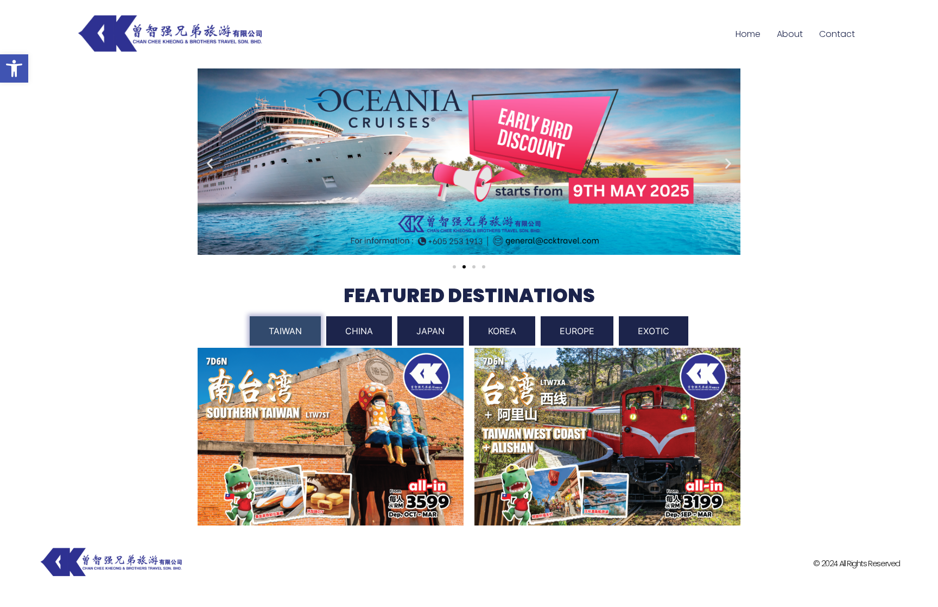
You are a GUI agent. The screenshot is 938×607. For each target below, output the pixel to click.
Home (748, 34)
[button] (14, 68)
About (790, 34)
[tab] (285, 331)
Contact (837, 34)
